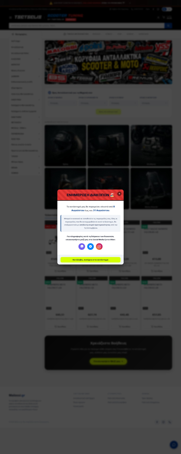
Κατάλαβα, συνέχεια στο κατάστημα (91, 260)
